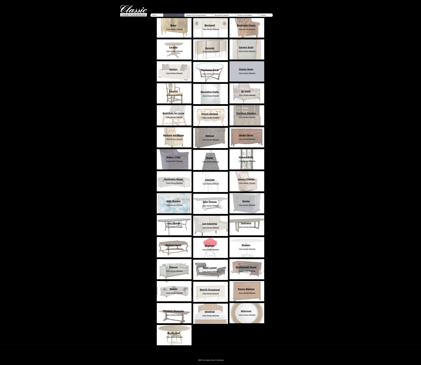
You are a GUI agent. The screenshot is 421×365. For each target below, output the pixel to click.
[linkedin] (214, 353)
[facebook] (207, 353)
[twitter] (210, 353)
